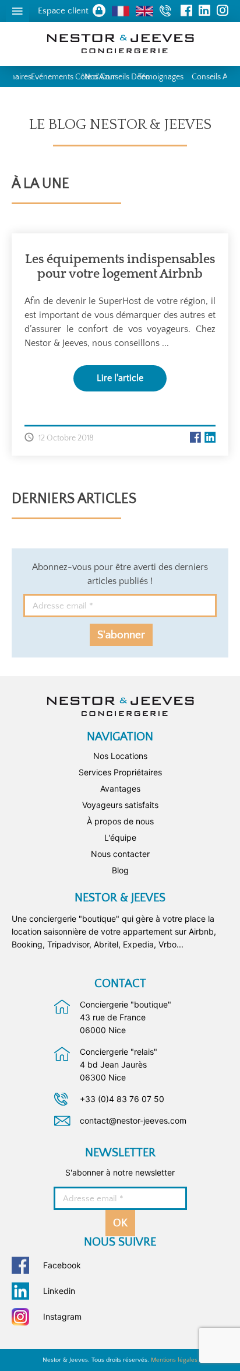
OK (120, 1223)
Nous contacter (120, 854)
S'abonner (121, 635)
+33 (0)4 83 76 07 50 (122, 1099)
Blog (120, 870)
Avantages (120, 788)
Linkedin (59, 1291)
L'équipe (120, 837)
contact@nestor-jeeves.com (133, 1120)
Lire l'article (120, 378)
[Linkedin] (210, 437)
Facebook (62, 1265)
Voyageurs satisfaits (120, 805)
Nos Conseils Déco (117, 77)
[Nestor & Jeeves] (120, 706)
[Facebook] (195, 437)
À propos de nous (120, 821)
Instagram (62, 1316)
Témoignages (160, 77)
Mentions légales (174, 1359)
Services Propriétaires (120, 772)
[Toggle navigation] (17, 11)
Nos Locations (120, 756)
